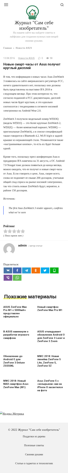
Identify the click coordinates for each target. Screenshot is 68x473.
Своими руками (34, 454)
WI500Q (53, 127)
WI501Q (17, 123)
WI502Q (8, 127)
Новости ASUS (26, 58)
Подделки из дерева (34, 436)
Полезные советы (34, 445)
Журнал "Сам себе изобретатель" (34, 25)
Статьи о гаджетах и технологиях (34, 463)
